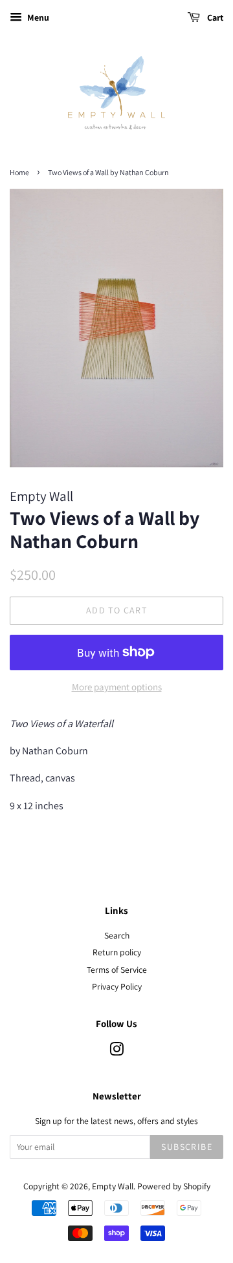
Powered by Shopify (173, 1186)
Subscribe (186, 1146)
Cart (214, 17)
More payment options (117, 687)
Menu (37, 17)
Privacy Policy (117, 986)
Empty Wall (112, 1186)
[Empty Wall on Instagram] (116, 1051)
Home (19, 172)
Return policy (117, 952)
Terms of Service (117, 969)
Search (116, 935)
